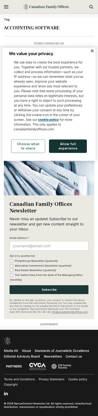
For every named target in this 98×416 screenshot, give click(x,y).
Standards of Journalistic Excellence (62, 351)
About (26, 351)
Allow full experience (68, 146)
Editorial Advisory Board (22, 356)
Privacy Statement (51, 379)
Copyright (11, 384)
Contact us (74, 356)
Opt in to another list (22, 256)
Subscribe (49, 289)
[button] (6, 6)
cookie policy (48, 119)
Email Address (19, 238)
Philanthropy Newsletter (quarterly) (36, 261)
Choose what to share (28, 146)
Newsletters (53, 356)
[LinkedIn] (6, 393)
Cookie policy (77, 379)
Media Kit (11, 351)
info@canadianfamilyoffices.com (70, 311)
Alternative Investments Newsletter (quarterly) (43, 265)
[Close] (92, 51)
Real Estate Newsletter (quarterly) (35, 270)
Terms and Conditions (19, 379)
